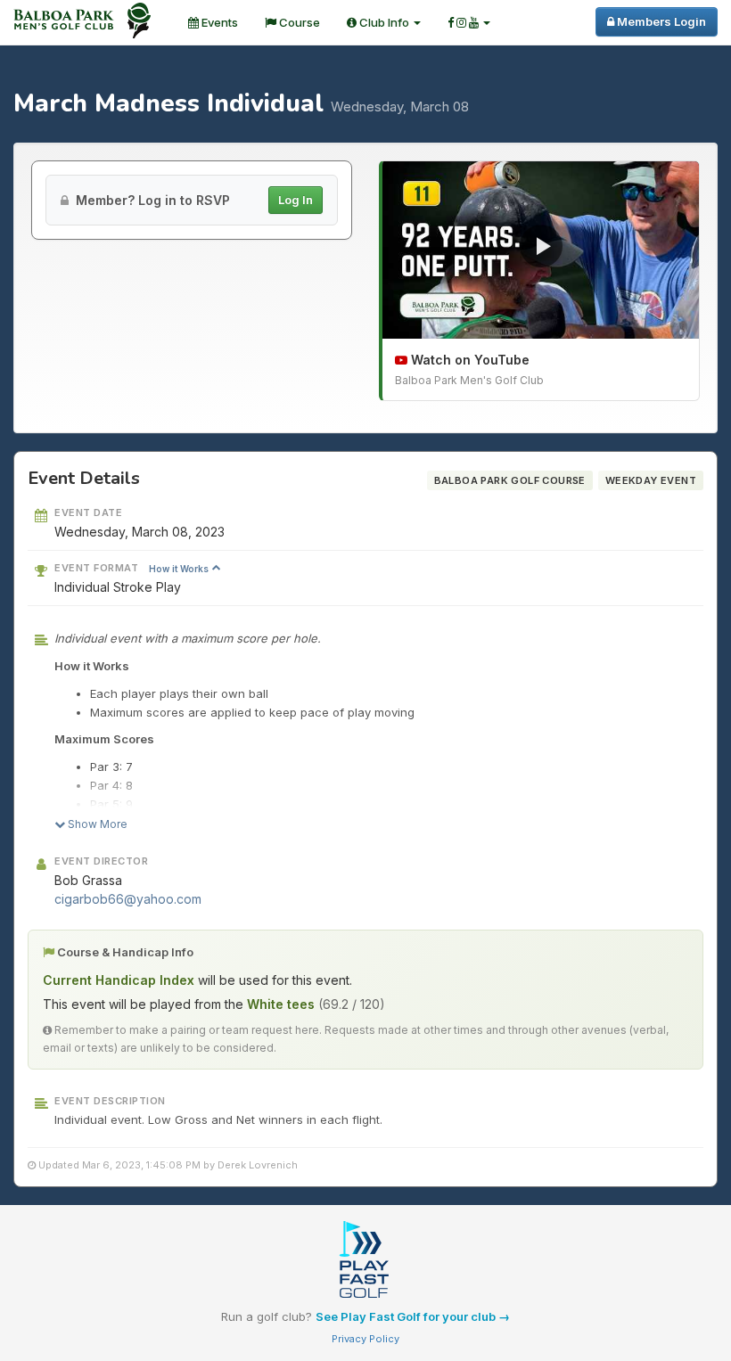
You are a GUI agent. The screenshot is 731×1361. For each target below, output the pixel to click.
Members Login (660, 21)
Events (218, 22)
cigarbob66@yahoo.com (127, 898)
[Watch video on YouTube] (540, 250)
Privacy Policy (365, 1338)
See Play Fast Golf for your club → (413, 1316)
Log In (295, 200)
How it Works (180, 568)
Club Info (384, 22)
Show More (96, 824)
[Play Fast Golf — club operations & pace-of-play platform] (365, 1261)
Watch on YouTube (468, 359)
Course (298, 22)
